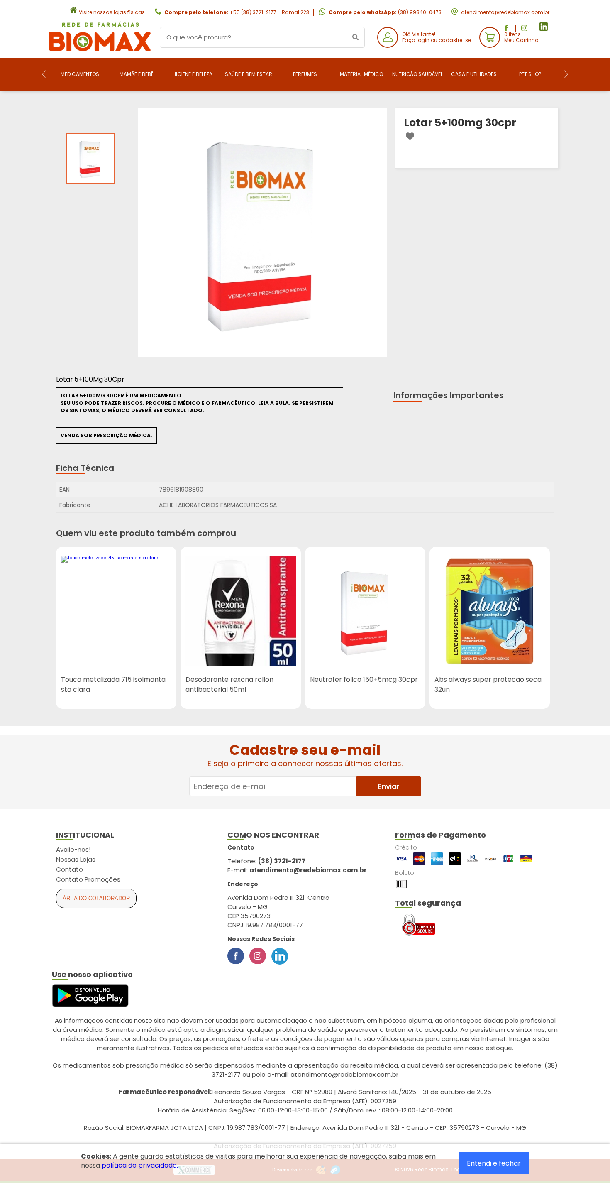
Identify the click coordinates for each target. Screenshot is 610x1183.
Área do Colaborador (96, 898)
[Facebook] (235, 956)
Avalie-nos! (73, 849)
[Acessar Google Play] (90, 996)
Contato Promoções (88, 879)
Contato (69, 869)
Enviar (389, 786)
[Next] (566, 74)
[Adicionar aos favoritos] (410, 136)
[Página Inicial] (99, 51)
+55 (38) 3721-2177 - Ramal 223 (269, 12)
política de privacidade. (140, 1165)
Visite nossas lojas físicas (112, 12)
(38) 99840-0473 (420, 12)
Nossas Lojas (75, 859)
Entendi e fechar (494, 1163)
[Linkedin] (279, 956)
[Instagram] (257, 956)
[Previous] (44, 74)
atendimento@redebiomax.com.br (505, 12)
